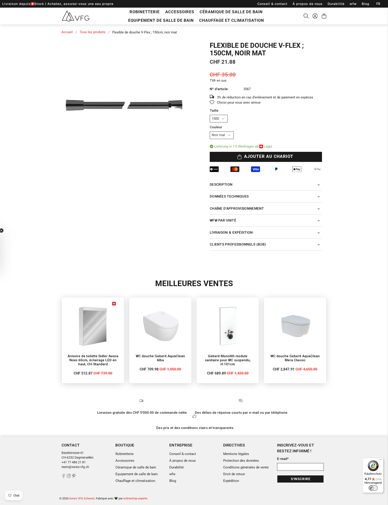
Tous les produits (92, 32)
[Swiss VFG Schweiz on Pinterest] (74, 477)
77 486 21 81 (76, 462)
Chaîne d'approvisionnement (237, 209)
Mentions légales (236, 454)
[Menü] (381, 460)
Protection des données (241, 461)
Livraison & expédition (231, 233)
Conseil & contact (272, 4)
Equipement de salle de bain (161, 20)
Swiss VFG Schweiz (82, 498)
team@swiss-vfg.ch (75, 467)
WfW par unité (223, 220)
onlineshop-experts (135, 498)
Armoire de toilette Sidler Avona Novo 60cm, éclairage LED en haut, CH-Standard (93, 360)
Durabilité (336, 4)
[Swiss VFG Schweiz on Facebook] (64, 477)
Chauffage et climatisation (231, 20)
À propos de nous (308, 4)
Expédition (231, 481)
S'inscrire (300, 479)
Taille (214, 111)
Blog (365, 4)
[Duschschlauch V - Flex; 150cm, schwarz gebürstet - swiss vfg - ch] (127, 105)
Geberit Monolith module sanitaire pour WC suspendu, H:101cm (228, 360)
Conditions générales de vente (246, 467)
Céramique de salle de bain (231, 11)
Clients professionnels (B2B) (238, 244)
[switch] (373, 488)
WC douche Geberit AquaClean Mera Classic (295, 358)
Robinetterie (145, 11)
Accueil (67, 32)
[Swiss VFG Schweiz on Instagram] (69, 477)
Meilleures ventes (194, 283)
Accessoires (179, 11)
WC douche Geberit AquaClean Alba (160, 358)
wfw (353, 4)
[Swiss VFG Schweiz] (76, 16)
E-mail (283, 459)
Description (221, 185)
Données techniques (229, 196)
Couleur (216, 127)
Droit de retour (234, 474)
